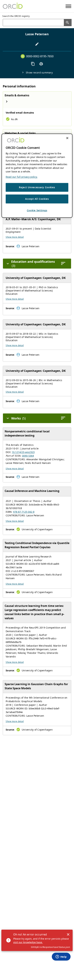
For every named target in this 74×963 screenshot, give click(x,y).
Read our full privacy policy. (22, 176)
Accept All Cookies (37, 199)
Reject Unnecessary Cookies (37, 187)
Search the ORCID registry (16, 16)
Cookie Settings (37, 210)
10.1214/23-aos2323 (23, 452)
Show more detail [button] (15, 237)
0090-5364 (28, 455)
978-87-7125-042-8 (23, 511)
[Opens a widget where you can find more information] (61, 957)
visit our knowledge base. (28, 942)
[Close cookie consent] (67, 138)
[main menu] (68, 6)
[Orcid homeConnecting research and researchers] (13, 6)
